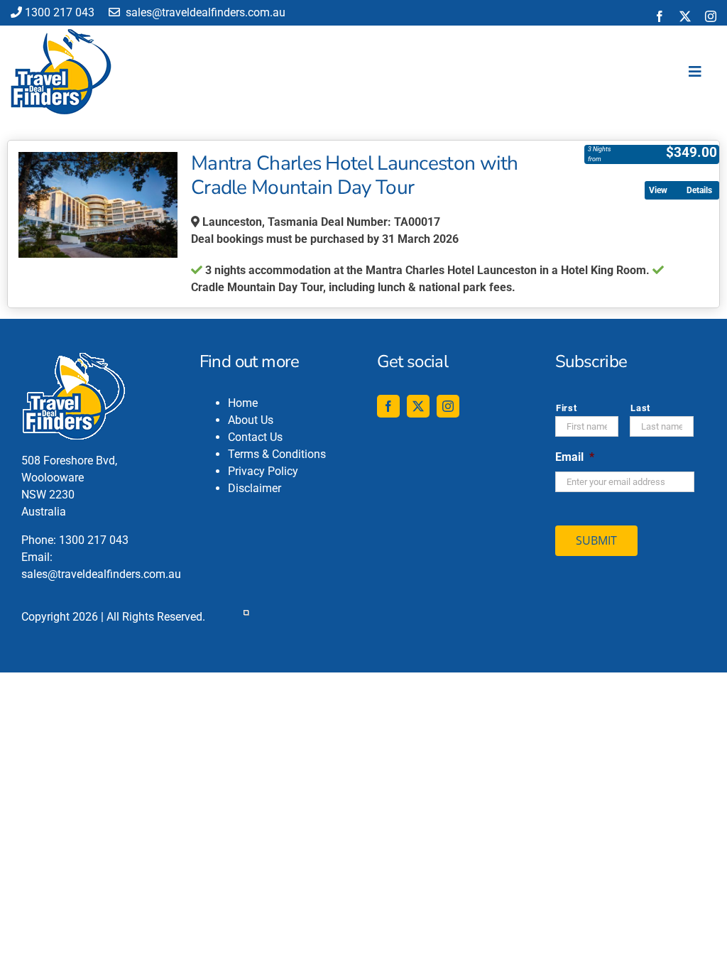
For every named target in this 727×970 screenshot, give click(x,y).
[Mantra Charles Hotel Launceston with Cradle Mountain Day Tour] (97, 205)
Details (699, 190)
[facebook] (659, 16)
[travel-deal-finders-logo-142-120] (61, 34)
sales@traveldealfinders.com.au (204, 12)
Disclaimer (254, 488)
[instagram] (710, 16)
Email (574, 457)
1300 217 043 (59, 12)
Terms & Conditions (277, 454)
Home (243, 403)
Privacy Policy (263, 471)
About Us (250, 420)
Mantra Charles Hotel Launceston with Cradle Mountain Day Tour (354, 175)
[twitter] (685, 16)
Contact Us (255, 437)
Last (640, 408)
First (566, 408)
